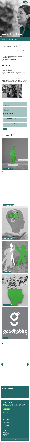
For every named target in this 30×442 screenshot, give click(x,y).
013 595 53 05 (6, 435)
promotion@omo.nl (7, 434)
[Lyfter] (17, 439)
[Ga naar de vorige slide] (2, 364)
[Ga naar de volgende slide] (28, 364)
